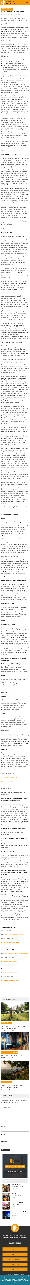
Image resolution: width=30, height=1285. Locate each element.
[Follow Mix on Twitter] (11, 1243)
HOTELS (15, 1052)
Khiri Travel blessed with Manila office (18, 1194)
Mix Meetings (18, 14)
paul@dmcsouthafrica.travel (14, 934)
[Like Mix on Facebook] (15, 1243)
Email (3, 1134)
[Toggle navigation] (27, 2)
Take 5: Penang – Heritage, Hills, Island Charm (12, 1086)
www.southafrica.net (7, 781)
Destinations (7, 9)
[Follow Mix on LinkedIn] (19, 1243)
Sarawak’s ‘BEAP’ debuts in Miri (17, 1203)
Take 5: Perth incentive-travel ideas (19, 1185)
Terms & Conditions (15, 1259)
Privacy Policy (15, 1264)
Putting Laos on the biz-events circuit (12, 1057)
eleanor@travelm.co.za (12, 972)
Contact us (15, 1269)
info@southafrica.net (11, 777)
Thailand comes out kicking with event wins (13, 1027)
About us (15, 1249)
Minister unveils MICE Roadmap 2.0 (19, 1212)
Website (4, 1141)
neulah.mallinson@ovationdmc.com (16, 953)
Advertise (15, 1254)
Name (3, 1126)
